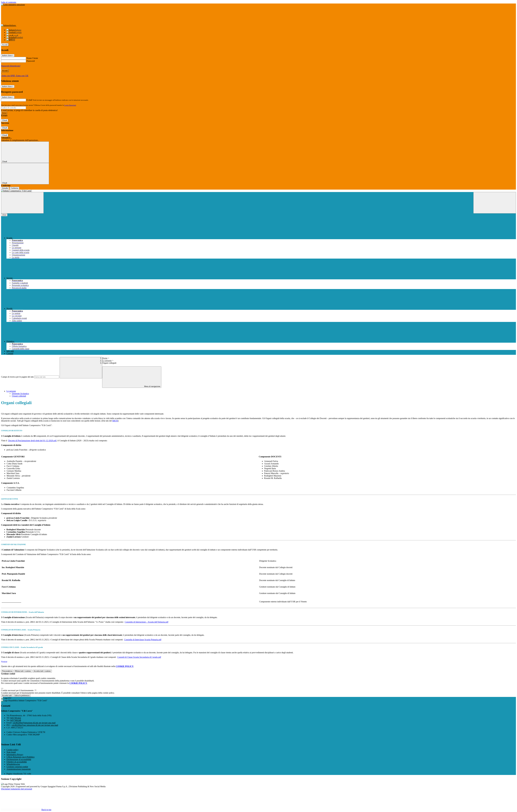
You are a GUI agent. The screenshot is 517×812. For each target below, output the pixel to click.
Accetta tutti (42, 671)
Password (31, 61)
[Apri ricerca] (494, 202)
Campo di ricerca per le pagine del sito (17, 377)
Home (104, 358)
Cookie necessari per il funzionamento (17, 690)
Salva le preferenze (21, 695)
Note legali (11, 752)
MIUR (115, 421)
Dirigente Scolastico (20, 393)
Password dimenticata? (10, 66)
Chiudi (4, 120)
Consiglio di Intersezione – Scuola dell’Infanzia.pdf (146, 622)
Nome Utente (32, 58)
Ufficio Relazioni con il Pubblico (20, 757)
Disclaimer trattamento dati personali (16, 789)
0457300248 (15, 720)
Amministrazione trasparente (18, 769)
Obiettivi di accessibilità (16, 762)
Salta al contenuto (8, 2)
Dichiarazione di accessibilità (18, 759)
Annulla (5, 188)
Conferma (14, 188)
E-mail (29, 100)
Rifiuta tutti (23, 671)
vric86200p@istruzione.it (34, 723)
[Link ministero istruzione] (13, 5)
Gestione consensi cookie (17, 767)
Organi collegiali (19, 396)
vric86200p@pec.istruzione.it (35, 725)
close (4, 215)
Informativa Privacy (14, 754)
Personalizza (7, 671)
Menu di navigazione (152, 386)
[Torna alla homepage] (258, 191)
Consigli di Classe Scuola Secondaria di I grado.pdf (139, 657)
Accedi (5, 45)
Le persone (107, 360)
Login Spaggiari (70, 105)
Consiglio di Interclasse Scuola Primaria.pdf (142, 639)
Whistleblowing (13, 764)
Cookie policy (12, 750)
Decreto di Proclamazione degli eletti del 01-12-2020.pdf (32, 440)
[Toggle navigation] (22, 202)
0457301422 (15, 718)
